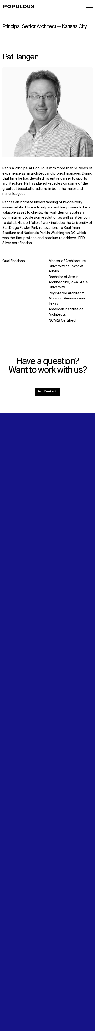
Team (53, 487)
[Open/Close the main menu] (89, 6)
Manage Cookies (16, 1011)
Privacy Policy (13, 996)
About (54, 482)
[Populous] (20, 6)
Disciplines (11, 492)
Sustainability (13, 514)
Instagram (57, 519)
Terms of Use (13, 1001)
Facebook (57, 524)
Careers (55, 492)
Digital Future (13, 519)
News (6, 524)
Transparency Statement (22, 1006)
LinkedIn (55, 514)
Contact (9, 529)
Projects (9, 487)
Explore (8, 482)
